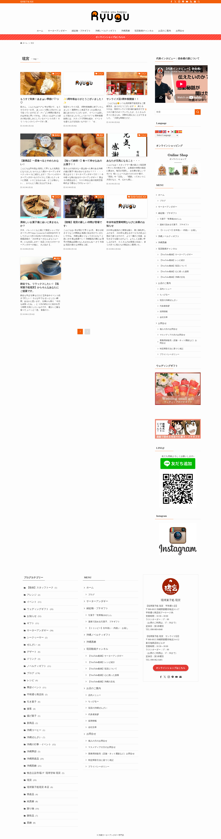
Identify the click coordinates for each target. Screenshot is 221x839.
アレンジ (33, 594)
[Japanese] (169, 132)
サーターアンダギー (167, 207)
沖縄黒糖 (162, 242)
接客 (31, 708)
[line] (183, 1)
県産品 (32, 794)
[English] (165, 132)
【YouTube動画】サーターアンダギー (176, 255)
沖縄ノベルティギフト (168, 236)
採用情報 (164, 311)
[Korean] (173, 132)
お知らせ (34, 616)
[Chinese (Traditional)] (161, 132)
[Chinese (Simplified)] (157, 132)
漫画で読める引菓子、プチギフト (174, 225)
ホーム (161, 195)
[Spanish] (180, 132)
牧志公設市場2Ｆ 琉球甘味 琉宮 (45, 773)
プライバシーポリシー (169, 354)
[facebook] (171, 1)
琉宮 (31, 780)
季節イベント (36, 687)
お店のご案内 (164, 283)
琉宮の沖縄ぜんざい (168, 300)
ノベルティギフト (39, 666)
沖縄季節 (33, 751)
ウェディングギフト (40, 609)
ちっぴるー (165, 295)
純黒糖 (32, 801)
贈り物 (33, 808)
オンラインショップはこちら (170, 668)
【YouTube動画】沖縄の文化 (172, 277)
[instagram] (179, 1)
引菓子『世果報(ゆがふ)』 (171, 219)
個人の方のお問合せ (168, 329)
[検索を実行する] (198, 112)
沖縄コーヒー (36, 730)
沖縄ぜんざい (36, 737)
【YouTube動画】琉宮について (173, 266)
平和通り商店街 (37, 694)
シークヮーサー (37, 637)
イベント (34, 602)
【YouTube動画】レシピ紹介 (172, 260)
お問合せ (162, 323)
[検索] (199, 1)
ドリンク (33, 659)
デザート (33, 651)
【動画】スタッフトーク (42, 587)
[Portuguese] (176, 132)
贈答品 (32, 815)
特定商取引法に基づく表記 (171, 349)
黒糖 (31, 822)
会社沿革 (164, 317)
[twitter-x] (175, 1)
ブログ (163, 201)
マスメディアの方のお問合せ (172, 335)
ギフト (33, 623)
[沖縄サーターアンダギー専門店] (110, 16)
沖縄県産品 (35, 758)
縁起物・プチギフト (167, 213)
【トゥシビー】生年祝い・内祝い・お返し (178, 230)
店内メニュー (166, 289)
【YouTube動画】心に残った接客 (174, 271)
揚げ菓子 (33, 716)
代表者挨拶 (165, 306)
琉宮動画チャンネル (167, 249)
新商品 (32, 723)
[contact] (195, 1)
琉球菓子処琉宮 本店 (40, 787)
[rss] (191, 1)
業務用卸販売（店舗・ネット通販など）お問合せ (178, 341)
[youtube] (187, 1)
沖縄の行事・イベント (41, 744)
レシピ (32, 680)
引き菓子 (33, 701)
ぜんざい (33, 644)
